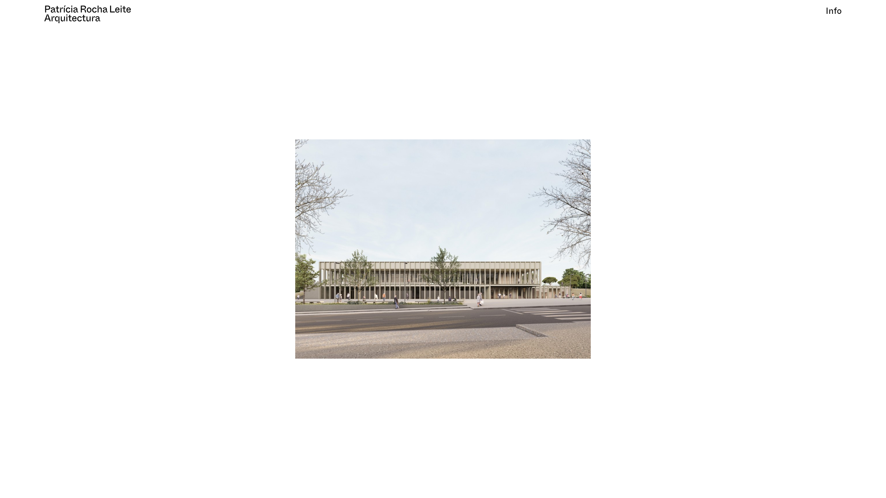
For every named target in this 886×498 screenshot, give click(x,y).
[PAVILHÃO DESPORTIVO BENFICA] (443, 249)
